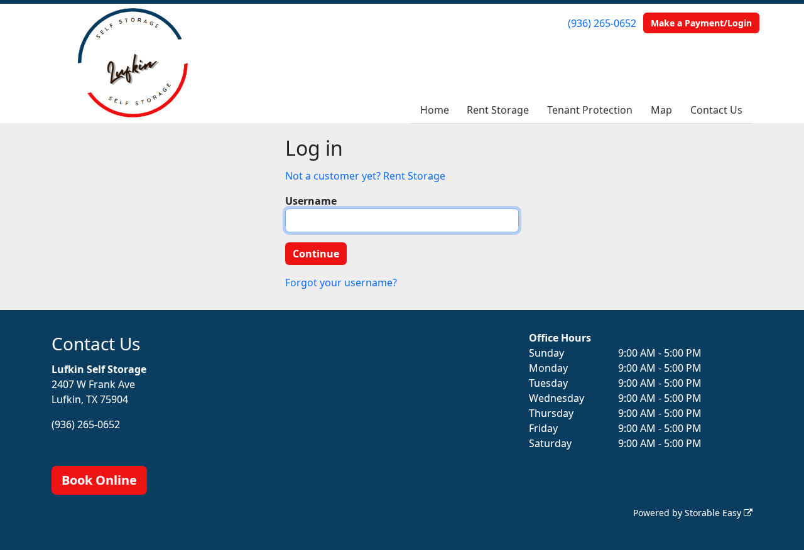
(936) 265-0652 (602, 23)
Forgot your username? (341, 282)
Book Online (99, 480)
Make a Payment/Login (701, 23)
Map (661, 110)
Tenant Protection (590, 110)
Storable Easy (714, 513)
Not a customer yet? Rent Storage (365, 176)
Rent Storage (498, 110)
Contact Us (716, 110)
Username (311, 201)
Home (434, 110)
